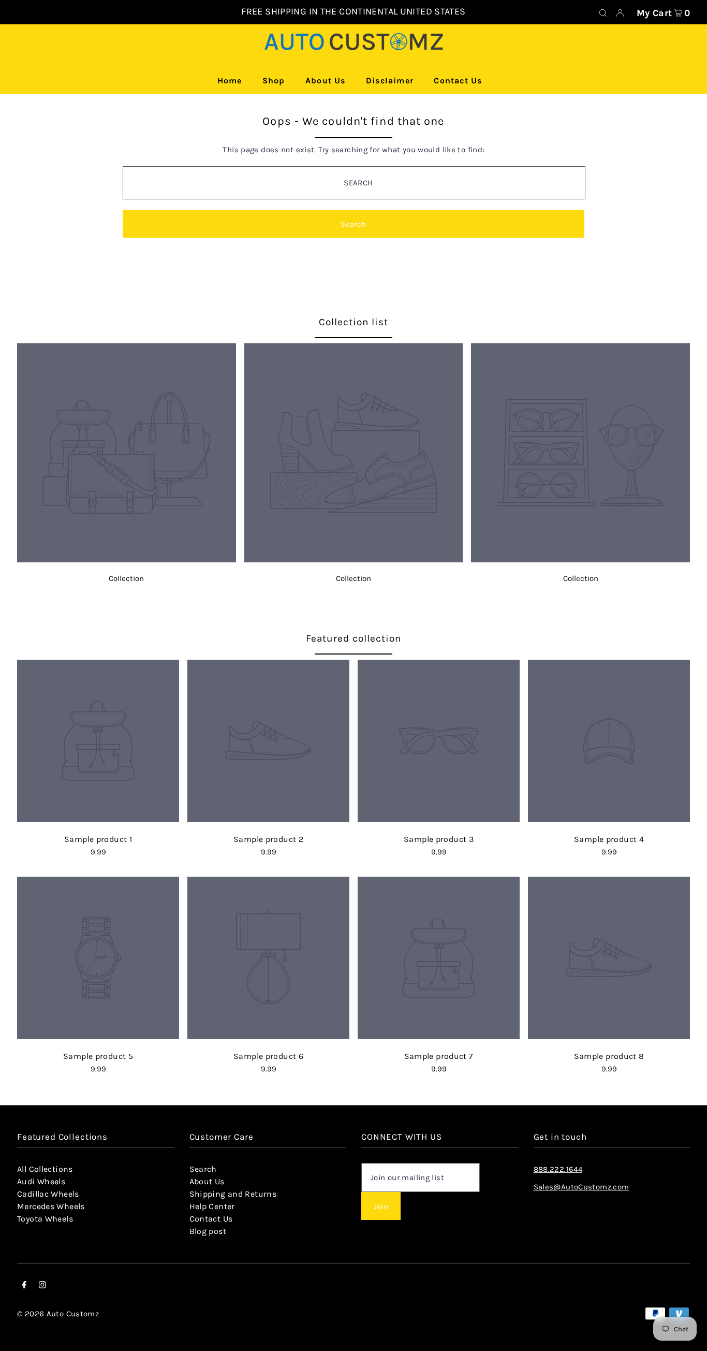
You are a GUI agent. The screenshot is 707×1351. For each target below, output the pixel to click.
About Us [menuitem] (325, 80)
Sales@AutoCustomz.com (581, 1187)
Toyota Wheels (45, 1219)
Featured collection (353, 638)
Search (203, 1169)
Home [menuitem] (229, 80)
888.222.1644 (558, 1169)
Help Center (212, 1206)
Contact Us (211, 1219)
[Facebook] (24, 1286)
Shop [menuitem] (273, 80)
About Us (207, 1181)
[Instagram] (42, 1286)
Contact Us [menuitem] (458, 80)
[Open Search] (603, 12)
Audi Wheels (41, 1181)
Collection (126, 578)
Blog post (207, 1231)
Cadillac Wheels (48, 1194)
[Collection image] (126, 559)
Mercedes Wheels (51, 1206)
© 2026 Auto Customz (58, 1313)
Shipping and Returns (233, 1194)
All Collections (45, 1169)
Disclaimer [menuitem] (390, 80)
